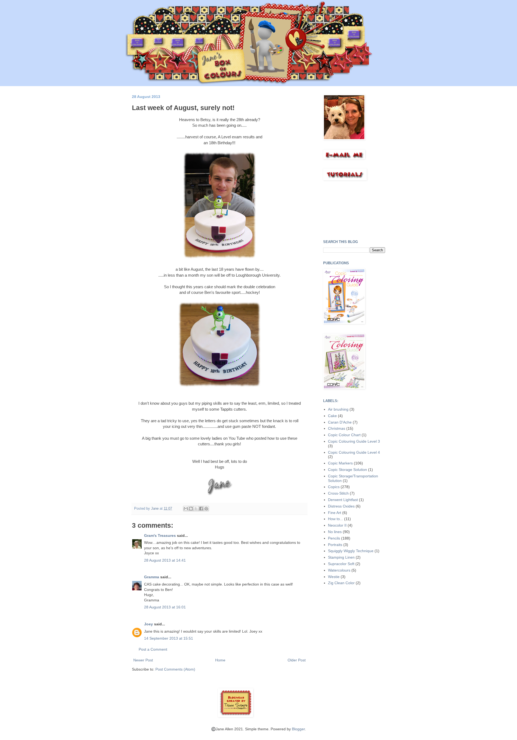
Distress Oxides (341, 506)
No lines (335, 532)
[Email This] (185, 508)
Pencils (334, 538)
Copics (334, 487)
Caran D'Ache (340, 422)
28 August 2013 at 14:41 (165, 560)
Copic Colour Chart (344, 435)
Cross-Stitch (338, 493)
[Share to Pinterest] (206, 508)
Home (220, 660)
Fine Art (334, 512)
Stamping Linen (341, 557)
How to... (335, 519)
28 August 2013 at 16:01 (165, 607)
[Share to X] (196, 508)
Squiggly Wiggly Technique (350, 551)
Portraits (335, 544)
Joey (148, 624)
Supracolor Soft (341, 564)
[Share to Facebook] (201, 508)
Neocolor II (337, 525)
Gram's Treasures (160, 535)
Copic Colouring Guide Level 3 (354, 441)
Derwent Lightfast (343, 500)
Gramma (151, 577)
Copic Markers (340, 463)
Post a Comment (153, 649)
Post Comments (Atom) (175, 669)
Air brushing (338, 409)
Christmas (336, 428)
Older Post (297, 660)
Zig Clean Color (341, 583)
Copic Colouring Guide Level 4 (354, 452)
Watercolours (339, 570)
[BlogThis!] (191, 508)
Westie (334, 577)
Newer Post (143, 660)
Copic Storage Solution (347, 469)
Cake (332, 416)
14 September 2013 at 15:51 (168, 638)
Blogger (298, 729)
